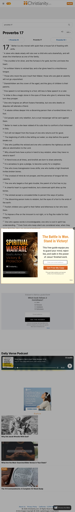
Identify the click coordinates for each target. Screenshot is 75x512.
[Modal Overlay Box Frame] (37, 256)
